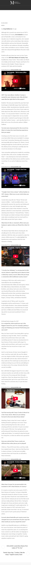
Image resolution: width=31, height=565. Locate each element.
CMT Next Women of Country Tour (18, 57)
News (3, 25)
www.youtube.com (16, 69)
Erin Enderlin (19, 34)
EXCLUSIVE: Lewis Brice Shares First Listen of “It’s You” (17, 547)
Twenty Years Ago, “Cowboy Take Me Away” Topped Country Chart (14, 553)
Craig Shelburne (7, 29)
